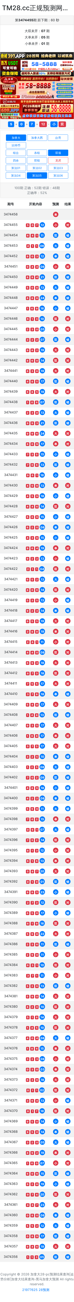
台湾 (58, 137)
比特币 (16, 145)
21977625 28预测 (35, 1290)
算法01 (15, 168)
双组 (37, 160)
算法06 (58, 175)
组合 (16, 153)
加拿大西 (37, 137)
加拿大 (16, 137)
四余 (16, 160)
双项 (58, 153)
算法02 (37, 168)
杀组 (37, 153)
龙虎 (58, 160)
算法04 (16, 175)
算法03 (58, 168)
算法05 (37, 175)
